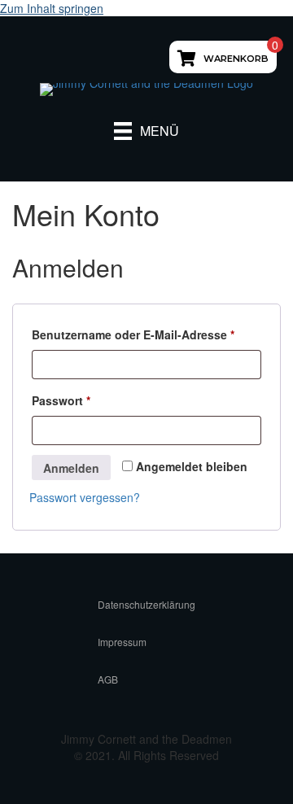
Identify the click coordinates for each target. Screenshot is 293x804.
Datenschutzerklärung (146, 604)
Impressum (122, 642)
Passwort (93, 400)
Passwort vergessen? (84, 497)
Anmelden (71, 468)
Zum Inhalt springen (51, 8)
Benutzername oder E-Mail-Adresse (146, 334)
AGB (108, 679)
